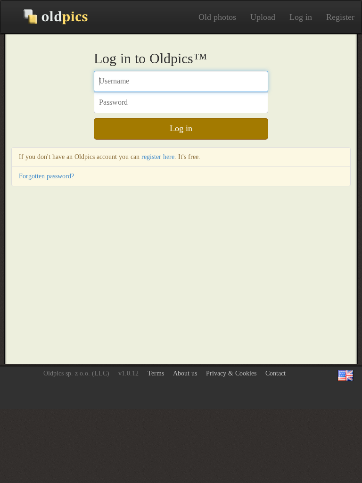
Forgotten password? (46, 176)
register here (157, 156)
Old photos (217, 17)
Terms (156, 373)
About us (185, 373)
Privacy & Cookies (231, 373)
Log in (300, 17)
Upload (262, 17)
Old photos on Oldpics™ (47, 16)
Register (340, 17)
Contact (275, 373)
